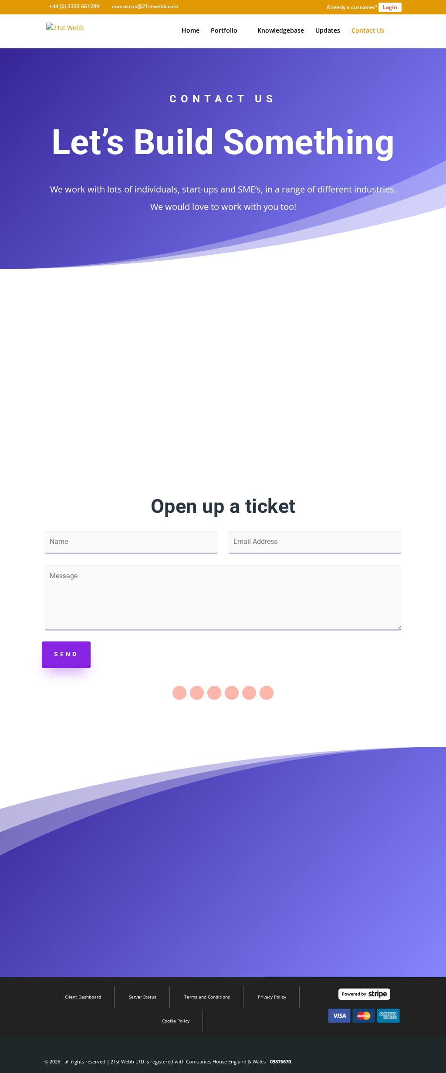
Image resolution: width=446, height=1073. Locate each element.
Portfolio (224, 30)
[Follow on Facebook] (179, 693)
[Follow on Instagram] (232, 693)
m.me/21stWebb (345, 416)
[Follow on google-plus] (214, 693)
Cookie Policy (175, 1021)
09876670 (280, 1061)
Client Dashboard (83, 997)
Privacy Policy (272, 997)
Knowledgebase (280, 30)
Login (390, 7)
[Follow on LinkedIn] (249, 693)
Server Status (142, 997)
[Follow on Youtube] (267, 693)
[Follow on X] (197, 693)
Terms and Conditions (207, 997)
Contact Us (367, 30)
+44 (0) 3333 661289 (223, 402)
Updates (327, 30)
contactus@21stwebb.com (100, 416)
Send (66, 654)
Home (190, 30)
